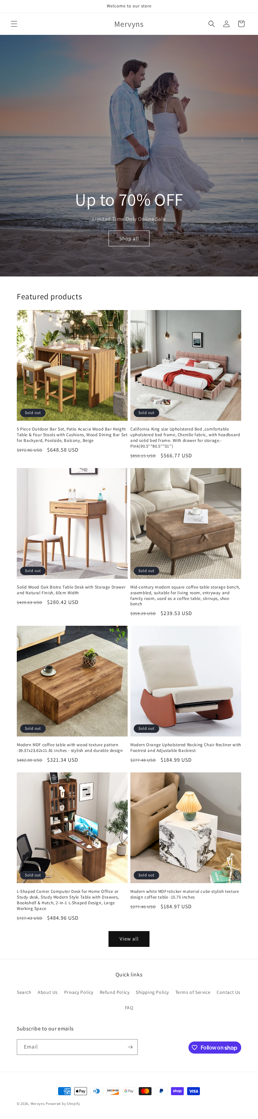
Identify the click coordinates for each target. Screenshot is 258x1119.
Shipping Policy (152, 992)
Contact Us (229, 992)
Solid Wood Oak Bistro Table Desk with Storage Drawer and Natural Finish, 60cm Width (71, 590)
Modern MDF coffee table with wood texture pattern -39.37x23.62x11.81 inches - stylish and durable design (70, 747)
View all (129, 938)
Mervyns (38, 1103)
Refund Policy (115, 992)
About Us (48, 992)
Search (24, 992)
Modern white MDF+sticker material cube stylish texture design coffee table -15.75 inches (184, 894)
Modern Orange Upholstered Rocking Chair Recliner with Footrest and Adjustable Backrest (185, 747)
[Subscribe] (130, 1047)
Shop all (129, 238)
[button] (14, 23)
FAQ (129, 1008)
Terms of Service (193, 992)
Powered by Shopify (63, 1103)
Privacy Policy (78, 992)
